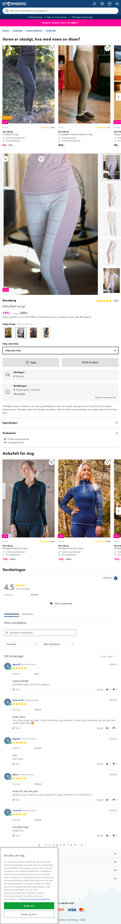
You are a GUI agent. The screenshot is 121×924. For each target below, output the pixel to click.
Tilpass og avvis (29, 914)
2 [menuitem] (49, 845)
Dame (6, 30)
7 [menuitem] (67, 845)
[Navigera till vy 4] (111, 252)
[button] (17, 689)
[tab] (61, 603)
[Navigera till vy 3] (111, 223)
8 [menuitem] (71, 845)
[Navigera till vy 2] (111, 195)
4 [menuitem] (57, 845)
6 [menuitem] (64, 845)
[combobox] (21, 644)
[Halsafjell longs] (8, 332)
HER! (73, 22)
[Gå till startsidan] (14, 4)
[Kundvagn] (109, 4)
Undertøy (18, 30)
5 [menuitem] (60, 845)
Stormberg (9, 300)
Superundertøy (34, 30)
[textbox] (116, 657)
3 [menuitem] (53, 845)
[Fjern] (114, 11)
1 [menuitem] (46, 845)
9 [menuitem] (75, 845)
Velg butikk (19, 393)
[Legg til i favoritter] (52, 48)
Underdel (51, 30)
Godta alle (29, 905)
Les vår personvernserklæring (35, 899)
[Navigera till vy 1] (111, 167)
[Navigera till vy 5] (111, 280)
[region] (29, 885)
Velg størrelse (13, 350)
